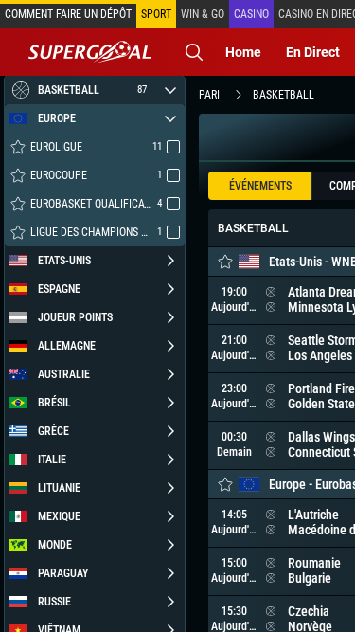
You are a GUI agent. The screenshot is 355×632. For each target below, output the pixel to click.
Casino (251, 14)
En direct (313, 52)
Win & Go (202, 14)
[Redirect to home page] (90, 52)
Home (243, 52)
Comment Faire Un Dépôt (68, 14)
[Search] (194, 52)
